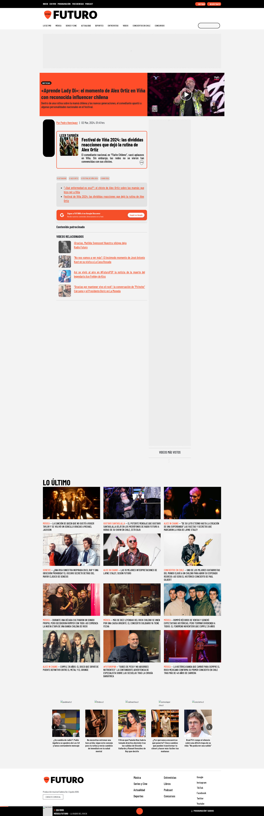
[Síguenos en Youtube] (211, 14)
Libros (167, 783)
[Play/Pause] (139, 811)
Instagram (201, 782)
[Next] (152, 811)
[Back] (126, 811)
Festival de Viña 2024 (90, 178)
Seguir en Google (136, 215)
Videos (125, 25)
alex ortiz (74, 178)
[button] (4, 806)
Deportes (99, 25)
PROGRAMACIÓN (64, 3)
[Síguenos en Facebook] (202, 14)
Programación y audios (203, 811)
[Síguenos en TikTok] (197, 14)
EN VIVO (53, 3)
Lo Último (47, 25)
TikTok (199, 787)
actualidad (62, 178)
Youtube (200, 803)
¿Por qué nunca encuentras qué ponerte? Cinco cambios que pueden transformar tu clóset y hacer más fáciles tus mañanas (165, 746)
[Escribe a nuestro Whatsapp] (219, 14)
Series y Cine (71, 25)
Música (58, 25)
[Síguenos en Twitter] (206, 14)
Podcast (168, 790)
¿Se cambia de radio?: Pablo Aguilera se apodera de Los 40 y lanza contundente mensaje (66, 743)
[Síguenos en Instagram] (193, 14)
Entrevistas (113, 25)
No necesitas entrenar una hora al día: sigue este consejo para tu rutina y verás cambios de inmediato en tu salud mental (99, 746)
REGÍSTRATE (214, 4)
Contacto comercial (53, 797)
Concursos (159, 25)
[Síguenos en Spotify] (215, 14)
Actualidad (86, 25)
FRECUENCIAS (78, 3)
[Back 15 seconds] (133, 811)
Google (199, 777)
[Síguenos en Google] (189, 14)
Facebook (201, 793)
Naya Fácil (105, 178)
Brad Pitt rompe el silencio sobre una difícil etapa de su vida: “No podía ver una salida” (198, 743)
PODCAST (89, 3)
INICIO (45, 3)
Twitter (200, 798)
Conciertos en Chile (141, 25)
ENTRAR (201, 4)
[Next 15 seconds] (146, 811)
